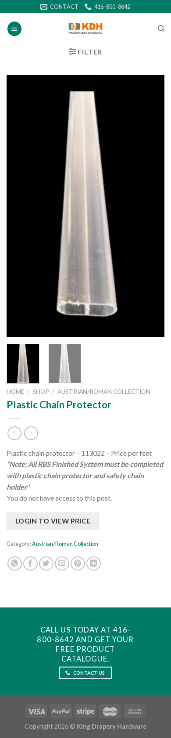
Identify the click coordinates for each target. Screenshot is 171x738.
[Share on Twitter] (46, 563)
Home (15, 391)
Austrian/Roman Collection (103, 391)
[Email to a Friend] (62, 563)
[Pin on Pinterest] (78, 563)
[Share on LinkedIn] (93, 563)
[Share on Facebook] (30, 563)
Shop (40, 391)
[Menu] (14, 29)
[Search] (161, 28)
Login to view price (53, 521)
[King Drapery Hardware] (86, 28)
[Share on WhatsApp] (14, 563)
